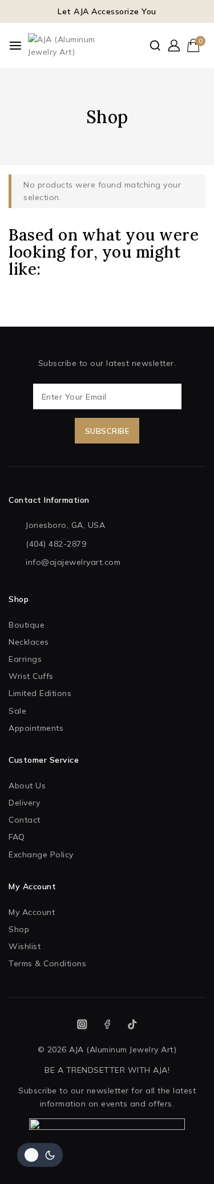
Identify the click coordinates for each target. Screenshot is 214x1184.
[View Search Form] (155, 45)
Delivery (24, 803)
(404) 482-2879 (56, 544)
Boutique (27, 625)
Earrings (25, 659)
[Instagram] (82, 1025)
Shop (19, 929)
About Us (27, 785)
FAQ (17, 837)
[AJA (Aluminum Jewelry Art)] (65, 46)
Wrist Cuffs (31, 676)
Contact (25, 820)
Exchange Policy (41, 854)
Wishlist (25, 946)
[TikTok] (132, 1025)
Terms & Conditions (47, 963)
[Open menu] (15, 45)
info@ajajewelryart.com (73, 562)
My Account (32, 912)
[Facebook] (107, 1025)
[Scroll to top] (185, 1161)
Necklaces (29, 642)
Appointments (36, 728)
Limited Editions (40, 693)
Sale (17, 711)
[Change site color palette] (40, 1155)
